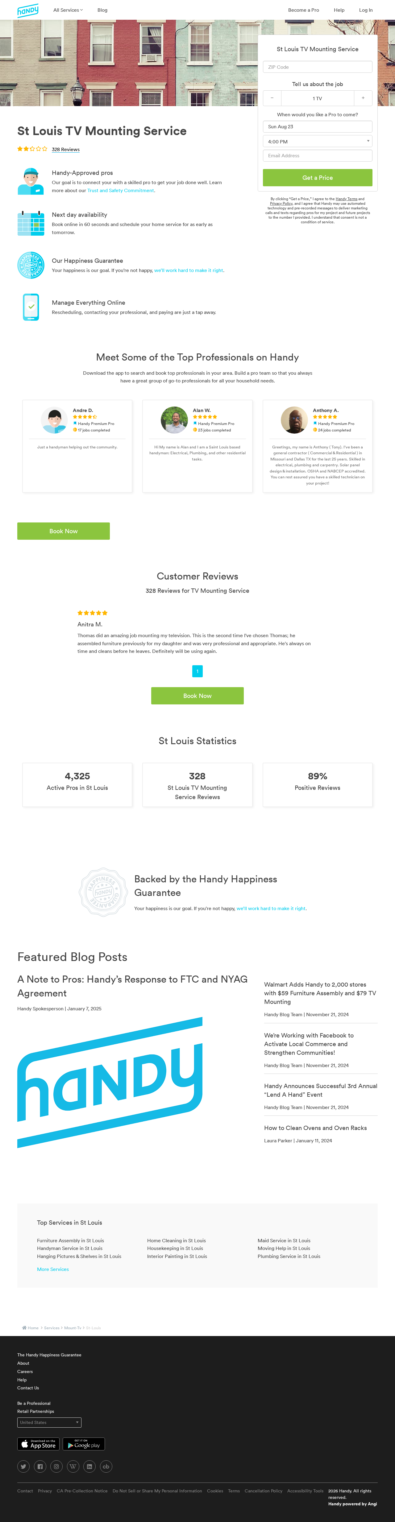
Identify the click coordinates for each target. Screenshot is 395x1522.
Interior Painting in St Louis (177, 1256)
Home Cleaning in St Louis (176, 1240)
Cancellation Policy (263, 1491)
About (23, 1363)
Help (339, 10)
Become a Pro (303, 10)
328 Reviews (66, 149)
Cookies (215, 1491)
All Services (66, 10)
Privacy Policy (281, 203)
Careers (25, 1371)
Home (33, 1327)
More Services (53, 1269)
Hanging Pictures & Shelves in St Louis (79, 1256)
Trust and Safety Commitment (120, 190)
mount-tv (72, 1327)
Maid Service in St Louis (284, 1240)
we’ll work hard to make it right (188, 270)
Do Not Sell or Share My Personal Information (157, 1491)
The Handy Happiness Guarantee (49, 1355)
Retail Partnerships (35, 1411)
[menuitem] (68, 10)
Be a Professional (34, 1403)
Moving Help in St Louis (284, 1248)
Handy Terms (346, 198)
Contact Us (28, 1388)
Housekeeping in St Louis (175, 1248)
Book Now (63, 531)
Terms (234, 1491)
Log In (366, 10)
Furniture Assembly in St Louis (70, 1240)
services (52, 1327)
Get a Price (317, 177)
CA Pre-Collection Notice (82, 1491)
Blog (102, 10)
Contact (25, 1491)
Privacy (45, 1491)
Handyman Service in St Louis (69, 1248)
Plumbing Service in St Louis (289, 1256)
